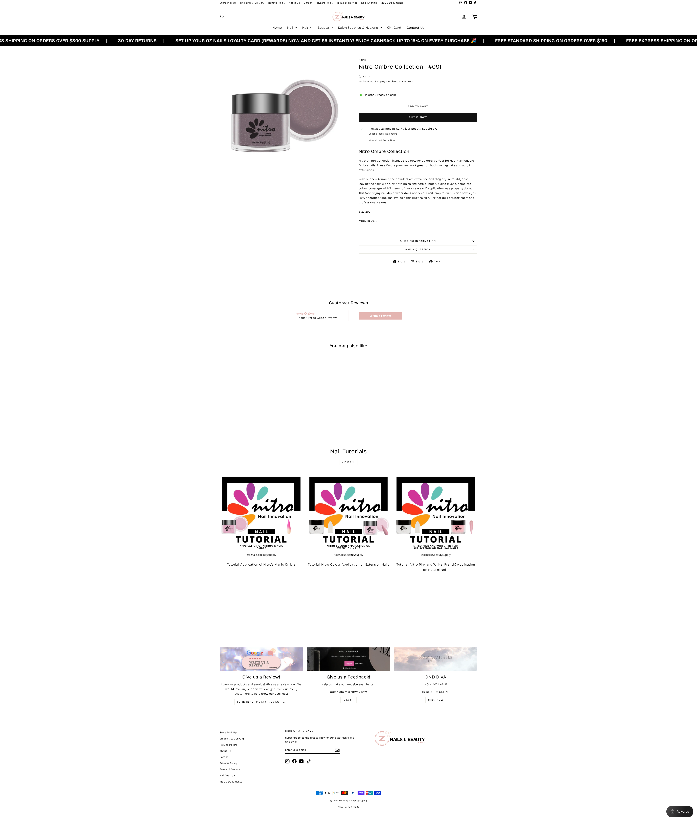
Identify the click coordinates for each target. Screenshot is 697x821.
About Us (294, 2)
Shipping (380, 81)
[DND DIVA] (435, 659)
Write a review (380, 316)
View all (348, 462)
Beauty (324, 28)
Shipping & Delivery (252, 2)
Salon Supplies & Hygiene (358, 28)
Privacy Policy (324, 2)
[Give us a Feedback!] (348, 659)
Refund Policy (276, 2)
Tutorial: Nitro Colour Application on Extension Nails (348, 564)
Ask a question (418, 249)
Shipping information (418, 241)
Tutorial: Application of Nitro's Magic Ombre (261, 564)
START (348, 700)
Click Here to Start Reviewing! (261, 702)
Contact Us (416, 28)
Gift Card (394, 28)
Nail (290, 28)
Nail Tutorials (369, 2)
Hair (305, 28)
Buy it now (418, 117)
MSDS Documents (392, 2)
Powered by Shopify (348, 807)
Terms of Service (347, 2)
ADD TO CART (250, 414)
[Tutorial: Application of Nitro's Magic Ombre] (261, 516)
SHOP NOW (435, 700)
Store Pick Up (228, 2)
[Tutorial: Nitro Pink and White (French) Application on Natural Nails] (435, 516)
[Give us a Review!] (261, 659)
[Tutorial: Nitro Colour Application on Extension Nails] (348, 516)
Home (277, 28)
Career (308, 2)
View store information (382, 140)
